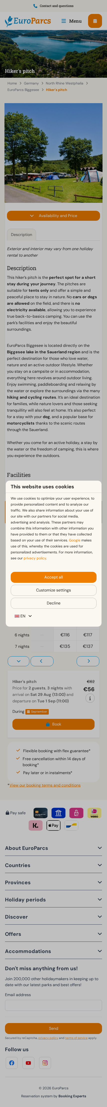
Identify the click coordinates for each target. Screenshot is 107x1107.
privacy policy (35, 558)
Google (74, 540)
